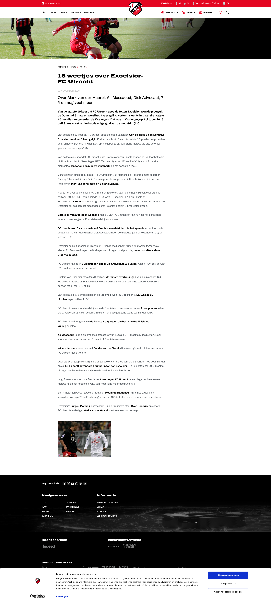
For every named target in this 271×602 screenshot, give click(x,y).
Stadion (45, 511)
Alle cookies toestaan (228, 575)
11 (85, 67)
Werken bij (102, 511)
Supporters (47, 516)
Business (70, 511)
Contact (101, 507)
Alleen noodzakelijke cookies (228, 592)
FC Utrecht (63, 67)
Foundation (71, 502)
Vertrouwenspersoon (107, 516)
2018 (80, 67)
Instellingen (62, 596)
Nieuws (73, 67)
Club (44, 502)
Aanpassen (226, 583)
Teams (45, 507)
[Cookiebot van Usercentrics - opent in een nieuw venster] (37, 596)
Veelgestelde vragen (107, 502)
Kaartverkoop (72, 507)
